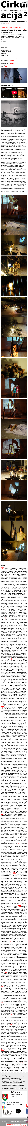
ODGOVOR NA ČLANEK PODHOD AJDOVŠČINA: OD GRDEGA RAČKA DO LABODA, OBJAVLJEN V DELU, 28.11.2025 (14, 586)
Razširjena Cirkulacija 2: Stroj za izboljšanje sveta (15, 814)
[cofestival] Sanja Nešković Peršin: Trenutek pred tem (15, 625)
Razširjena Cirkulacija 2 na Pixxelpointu (16, 1026)
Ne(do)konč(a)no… (20, 872)
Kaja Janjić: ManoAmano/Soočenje (18, 569)
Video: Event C (4, 1060)
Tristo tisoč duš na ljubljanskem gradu (18, 868)
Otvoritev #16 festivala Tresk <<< (9, 613)
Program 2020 (18, 839)
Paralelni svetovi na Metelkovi (10, 1019)
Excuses (10, 691)
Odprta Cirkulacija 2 (14, 1052)
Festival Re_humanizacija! (15, 790)
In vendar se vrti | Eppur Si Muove (18, 903)
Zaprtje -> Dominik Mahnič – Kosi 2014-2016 (16, 945)
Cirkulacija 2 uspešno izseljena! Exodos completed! (13, 842)
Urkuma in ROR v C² (11, 967)
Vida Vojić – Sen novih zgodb (19, 859)
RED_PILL (24, 615)
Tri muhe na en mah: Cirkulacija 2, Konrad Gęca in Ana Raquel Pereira (14, 1009)
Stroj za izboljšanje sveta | (13, 836)
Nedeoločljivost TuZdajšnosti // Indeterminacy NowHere (13, 571)
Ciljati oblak (3, 593)
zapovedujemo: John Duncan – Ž (18, 789)
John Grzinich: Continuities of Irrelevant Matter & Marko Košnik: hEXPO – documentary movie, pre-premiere (14, 600)
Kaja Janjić (11, 60)
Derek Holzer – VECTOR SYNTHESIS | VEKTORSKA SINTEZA (14, 925)
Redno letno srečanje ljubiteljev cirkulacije (16, 1001)
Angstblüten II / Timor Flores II (20, 844)
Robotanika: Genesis (5, 932)
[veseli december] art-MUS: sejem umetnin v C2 (11, 710)
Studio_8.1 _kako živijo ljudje (21, 834)
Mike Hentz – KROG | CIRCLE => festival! (10, 799)
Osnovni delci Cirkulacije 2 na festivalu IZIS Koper (16, 672)
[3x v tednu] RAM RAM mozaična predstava (17, 692)
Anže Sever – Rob (22, 887)
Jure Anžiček (11, 63)
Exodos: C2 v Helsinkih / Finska (18, 882)
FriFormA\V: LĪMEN (5, 790)
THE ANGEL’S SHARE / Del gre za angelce (17, 683)
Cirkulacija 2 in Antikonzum (7, 1048)
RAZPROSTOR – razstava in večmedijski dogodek (12, 861)
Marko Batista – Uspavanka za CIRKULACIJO (10, 909)
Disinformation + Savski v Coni (20, 904)
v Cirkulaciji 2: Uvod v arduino (10, 1013)
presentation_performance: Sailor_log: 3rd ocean (16, 828)
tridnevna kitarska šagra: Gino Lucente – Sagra (11, 27)
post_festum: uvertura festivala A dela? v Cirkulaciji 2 (12, 830)
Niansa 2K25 (19, 610)
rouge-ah (17, 58)
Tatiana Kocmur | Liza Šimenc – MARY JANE (11, 837)
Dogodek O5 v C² (13, 966)
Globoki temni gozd (5, 998)
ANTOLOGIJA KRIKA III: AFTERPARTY (12, 583)
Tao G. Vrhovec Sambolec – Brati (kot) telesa (14, 787)
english (7, 23)
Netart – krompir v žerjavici (20, 1048)
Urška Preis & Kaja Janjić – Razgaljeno (14, 30)
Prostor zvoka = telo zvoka (20, 1046)
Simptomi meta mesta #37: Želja (8, 950)
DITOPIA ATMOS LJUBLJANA (19, 619)
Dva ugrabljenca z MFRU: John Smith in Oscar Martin (16, 994)
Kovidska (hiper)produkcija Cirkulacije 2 (10, 815)
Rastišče (8, 653)
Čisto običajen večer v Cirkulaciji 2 (15, 1060)
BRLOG (12, 1064)
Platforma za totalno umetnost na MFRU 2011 (14, 1016)
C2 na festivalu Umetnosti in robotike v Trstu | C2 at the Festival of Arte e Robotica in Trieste (14, 879)
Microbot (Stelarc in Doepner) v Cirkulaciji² (14, 988)
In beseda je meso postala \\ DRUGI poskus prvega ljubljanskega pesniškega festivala (14, 579)
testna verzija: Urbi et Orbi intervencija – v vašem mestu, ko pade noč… (14, 1018)
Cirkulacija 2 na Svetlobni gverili (10, 1020)
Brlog (17, 1062)
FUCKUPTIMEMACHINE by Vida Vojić (9, 724)
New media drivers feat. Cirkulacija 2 (14, 1032)
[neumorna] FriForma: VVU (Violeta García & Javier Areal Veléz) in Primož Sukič (14, 764)
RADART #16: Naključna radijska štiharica (17, 612)
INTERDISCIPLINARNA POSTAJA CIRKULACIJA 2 (11, 1070)
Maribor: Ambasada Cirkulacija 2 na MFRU (14, 910)
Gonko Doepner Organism (20, 798)
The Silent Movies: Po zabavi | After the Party (11, 626)
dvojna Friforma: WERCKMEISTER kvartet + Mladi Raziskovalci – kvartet (14, 671)
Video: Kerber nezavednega (15, 1057)
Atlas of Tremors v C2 (18, 960)
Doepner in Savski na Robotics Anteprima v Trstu (15, 907)
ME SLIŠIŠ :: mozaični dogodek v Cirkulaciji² (16, 732)
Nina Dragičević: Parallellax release (12, 954)
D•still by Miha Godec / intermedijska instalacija (15, 708)
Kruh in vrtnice (4, 616)
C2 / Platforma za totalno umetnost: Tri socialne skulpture (14, 995)
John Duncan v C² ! (21, 948)
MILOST (24, 643)
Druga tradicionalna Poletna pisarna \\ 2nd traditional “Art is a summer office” (14, 609)
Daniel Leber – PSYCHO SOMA (15, 635)
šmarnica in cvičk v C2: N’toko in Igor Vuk (17, 978)
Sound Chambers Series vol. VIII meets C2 (10, 875)
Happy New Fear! (7, 986)
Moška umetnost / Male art (12, 1045)
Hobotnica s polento (10, 1062)
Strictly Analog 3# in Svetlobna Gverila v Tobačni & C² (13, 982)
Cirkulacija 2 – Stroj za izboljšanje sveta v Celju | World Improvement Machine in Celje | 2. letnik (14, 792)
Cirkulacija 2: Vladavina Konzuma (11, 1049)
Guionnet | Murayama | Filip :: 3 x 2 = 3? (18, 727)
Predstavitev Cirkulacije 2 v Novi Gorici (18, 1036)
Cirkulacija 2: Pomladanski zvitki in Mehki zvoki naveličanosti (14, 1038)
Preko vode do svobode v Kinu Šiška (9, 940)
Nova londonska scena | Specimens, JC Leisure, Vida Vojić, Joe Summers (14, 900)
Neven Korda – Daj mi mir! (16, 890)
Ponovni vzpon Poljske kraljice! (13, 918)
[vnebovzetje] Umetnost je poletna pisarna (11, 638)
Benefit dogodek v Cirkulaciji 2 (15, 615)
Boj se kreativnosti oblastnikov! (16, 1068)
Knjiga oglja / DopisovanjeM (12, 916)
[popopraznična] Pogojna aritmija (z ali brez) (10, 694)
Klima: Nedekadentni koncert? (20, 961)
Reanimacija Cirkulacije (6, 1067)
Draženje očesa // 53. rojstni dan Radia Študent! (15, 758)
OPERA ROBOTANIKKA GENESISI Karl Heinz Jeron (11, 926)
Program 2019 (9, 872)
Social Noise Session (19, 1029)
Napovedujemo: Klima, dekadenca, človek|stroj (16, 964)
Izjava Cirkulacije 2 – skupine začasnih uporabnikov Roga (13, 997)
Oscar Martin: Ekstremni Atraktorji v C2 (9, 973)
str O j (18, 599)
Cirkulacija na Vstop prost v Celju (13, 1035)
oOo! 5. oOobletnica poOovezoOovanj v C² (17, 896)
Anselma (6, 66)
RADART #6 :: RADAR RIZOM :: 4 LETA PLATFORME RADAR (14, 983)
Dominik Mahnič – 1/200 (9, 855)
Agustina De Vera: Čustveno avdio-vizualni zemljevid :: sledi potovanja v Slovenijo (14, 675)
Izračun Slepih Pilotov (6, 897)
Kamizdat (13, 151)
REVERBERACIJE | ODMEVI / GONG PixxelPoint (15, 591)
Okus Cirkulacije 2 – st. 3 (20, 1058)
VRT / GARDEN (12, 610)
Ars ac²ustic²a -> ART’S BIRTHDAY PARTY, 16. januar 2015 (13, 985)
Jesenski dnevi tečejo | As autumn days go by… (11, 884)
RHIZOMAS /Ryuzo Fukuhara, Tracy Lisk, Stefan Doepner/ (14, 29)
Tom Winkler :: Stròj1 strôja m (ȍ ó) (13, 676)
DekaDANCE (3, 963)
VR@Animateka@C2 (12, 588)
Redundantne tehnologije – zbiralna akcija (16, 1022)
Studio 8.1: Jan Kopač (6, 760)
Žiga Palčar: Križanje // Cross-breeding (17, 594)
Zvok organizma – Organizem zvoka (18, 998)
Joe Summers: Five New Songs (17, 780)
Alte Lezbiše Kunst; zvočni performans (9, 906)
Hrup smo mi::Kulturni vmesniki (19, 981)
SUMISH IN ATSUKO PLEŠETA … (14, 643)
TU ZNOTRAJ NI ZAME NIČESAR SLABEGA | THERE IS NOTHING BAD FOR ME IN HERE (14, 573)
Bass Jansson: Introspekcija (15, 593)
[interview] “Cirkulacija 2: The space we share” (11, 673)
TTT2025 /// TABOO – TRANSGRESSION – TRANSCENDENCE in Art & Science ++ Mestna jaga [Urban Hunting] (14, 603)
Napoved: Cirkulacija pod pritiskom (19, 1054)
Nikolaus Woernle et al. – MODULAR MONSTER (12, 846)
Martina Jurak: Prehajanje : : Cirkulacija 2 (13, 765)
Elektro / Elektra (4, 1055)
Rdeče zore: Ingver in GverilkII (16, 811)
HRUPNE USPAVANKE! (10, 581)
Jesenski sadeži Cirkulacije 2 (7, 1029)
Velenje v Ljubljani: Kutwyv (17, 899)
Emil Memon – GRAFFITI (14, 777)
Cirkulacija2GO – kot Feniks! (19, 840)
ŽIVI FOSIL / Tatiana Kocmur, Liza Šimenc (10, 729)
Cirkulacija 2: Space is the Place (8, 1023)
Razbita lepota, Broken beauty (19, 1065)
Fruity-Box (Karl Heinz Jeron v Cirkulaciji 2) (10, 1000)
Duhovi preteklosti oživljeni (21, 812)
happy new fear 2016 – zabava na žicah (17, 972)
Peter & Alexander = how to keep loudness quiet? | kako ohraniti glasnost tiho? (14, 807)
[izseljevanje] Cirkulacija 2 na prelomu (9, 843)
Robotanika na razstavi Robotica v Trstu (9, 947)
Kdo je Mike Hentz (5, 966)
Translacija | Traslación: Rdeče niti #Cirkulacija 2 (12, 669)
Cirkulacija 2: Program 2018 (6, 904)
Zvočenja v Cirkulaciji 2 (15, 1055)
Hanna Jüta (13, 65)
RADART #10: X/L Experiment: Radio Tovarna (10, 869)
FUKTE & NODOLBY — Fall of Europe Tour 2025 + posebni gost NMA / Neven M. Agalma (14, 590)
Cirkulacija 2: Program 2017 (20, 938)
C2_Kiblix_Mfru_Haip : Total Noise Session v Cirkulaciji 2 (13, 1027)
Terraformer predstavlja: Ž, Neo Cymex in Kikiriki (11, 850)
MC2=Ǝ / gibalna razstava (12, 951)
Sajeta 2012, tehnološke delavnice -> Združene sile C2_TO (13, 1007)
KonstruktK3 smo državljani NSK (13, 762)
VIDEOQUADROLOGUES (21, 581)
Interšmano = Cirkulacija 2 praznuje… (18, 1005)
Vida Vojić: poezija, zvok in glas (20, 891)
